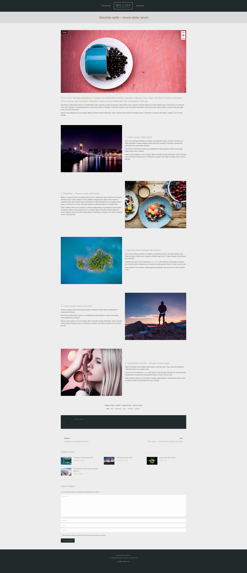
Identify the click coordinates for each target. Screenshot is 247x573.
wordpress (137, 408)
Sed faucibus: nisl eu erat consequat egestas (85, 470)
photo (124, 408)
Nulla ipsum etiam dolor (124, 457)
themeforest (130, 408)
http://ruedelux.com (79, 422)
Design (64, 32)
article (112, 408)
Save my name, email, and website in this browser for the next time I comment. (84, 535)
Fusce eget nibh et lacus (167, 457)
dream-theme (118, 408)
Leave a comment (137, 405)
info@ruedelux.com (123, 561)
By (118, 405)
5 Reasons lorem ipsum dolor (83, 457)
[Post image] (66, 461)
